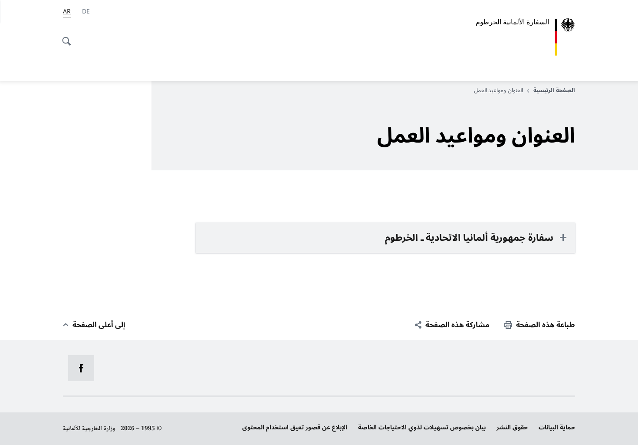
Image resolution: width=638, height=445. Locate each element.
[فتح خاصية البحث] (69, 36)
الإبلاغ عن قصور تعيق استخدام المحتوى (294, 427)
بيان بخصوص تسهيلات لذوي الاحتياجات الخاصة (422, 427)
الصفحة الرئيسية (554, 90)
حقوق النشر (512, 427)
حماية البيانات (557, 427)
